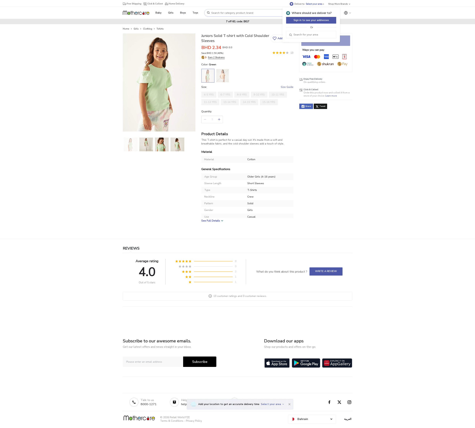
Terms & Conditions (171, 421)
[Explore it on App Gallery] (337, 363)
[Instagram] (349, 402)
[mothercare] (137, 13)
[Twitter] (339, 402)
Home (126, 28)
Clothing (147, 28)
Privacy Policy (194, 421)
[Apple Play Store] (277, 363)
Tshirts (160, 28)
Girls (136, 28)
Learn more (331, 95)
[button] (281, 38)
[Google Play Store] (306, 363)
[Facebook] (329, 402)
